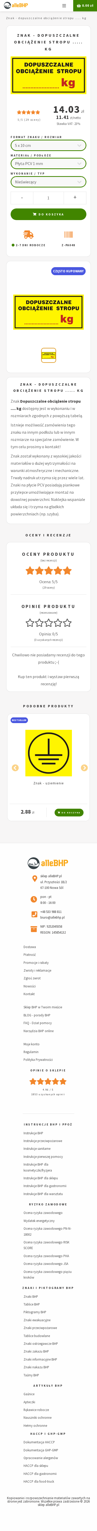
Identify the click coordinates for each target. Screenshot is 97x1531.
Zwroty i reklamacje (37, 970)
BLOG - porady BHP (37, 1015)
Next (83, 766)
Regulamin (31, 1052)
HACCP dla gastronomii (40, 1474)
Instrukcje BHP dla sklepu (41, 1178)
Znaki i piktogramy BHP (48, 1288)
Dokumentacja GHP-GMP (41, 1450)
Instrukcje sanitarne (37, 1148)
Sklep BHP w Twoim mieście (43, 1007)
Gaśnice (29, 1394)
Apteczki (29, 1402)
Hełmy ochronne (35, 1425)
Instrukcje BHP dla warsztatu (43, 1194)
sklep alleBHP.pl (48, 1505)
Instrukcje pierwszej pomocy (43, 1156)
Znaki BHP (31, 1296)
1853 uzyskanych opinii (48, 1094)
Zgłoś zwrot (32, 978)
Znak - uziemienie (48, 783)
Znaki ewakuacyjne (37, 1320)
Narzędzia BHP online (39, 1031)
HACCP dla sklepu (36, 1466)
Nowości (30, 986)
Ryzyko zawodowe (48, 1204)
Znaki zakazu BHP (36, 1351)
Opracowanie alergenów (41, 1458)
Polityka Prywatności (38, 1059)
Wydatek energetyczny (39, 1221)
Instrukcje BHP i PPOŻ (48, 1124)
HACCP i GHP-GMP (48, 1434)
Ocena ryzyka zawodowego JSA (46, 1264)
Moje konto (32, 1044)
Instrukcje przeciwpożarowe (43, 1141)
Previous (14, 766)
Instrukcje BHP (33, 1133)
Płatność (30, 954)
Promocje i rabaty (36, 962)
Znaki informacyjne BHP (40, 1359)
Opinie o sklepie (48, 1070)
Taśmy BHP (31, 1375)
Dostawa (30, 947)
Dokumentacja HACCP (39, 1442)
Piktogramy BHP (35, 1312)
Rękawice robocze (36, 1410)
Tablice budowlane (37, 1336)
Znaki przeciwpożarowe (40, 1328)
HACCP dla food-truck (39, 1481)
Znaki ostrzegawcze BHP (41, 1343)
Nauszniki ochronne (37, 1417)
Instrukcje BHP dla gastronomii (45, 1186)
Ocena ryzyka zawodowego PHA (46, 1256)
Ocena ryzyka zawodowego (43, 1213)
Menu (64, 5)
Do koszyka (50, 214)
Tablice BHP (32, 1304)
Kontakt (29, 994)
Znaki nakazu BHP (36, 1367)
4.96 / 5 (48, 1089)
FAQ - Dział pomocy (38, 1023)
